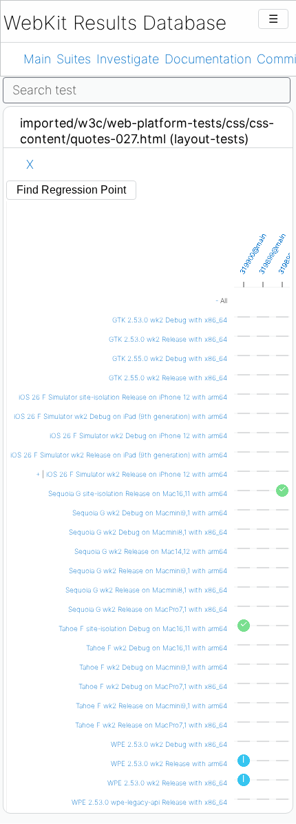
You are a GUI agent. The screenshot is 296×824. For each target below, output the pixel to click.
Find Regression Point (71, 190)
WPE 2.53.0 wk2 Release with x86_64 (167, 783)
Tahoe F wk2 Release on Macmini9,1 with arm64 (151, 705)
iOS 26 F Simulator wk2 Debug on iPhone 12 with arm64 (138, 435)
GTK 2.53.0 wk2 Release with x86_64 (168, 339)
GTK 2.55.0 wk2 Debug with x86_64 (169, 358)
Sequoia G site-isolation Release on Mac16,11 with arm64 (137, 493)
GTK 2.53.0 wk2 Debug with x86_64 (169, 320)
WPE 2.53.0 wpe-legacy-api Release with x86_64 (149, 802)
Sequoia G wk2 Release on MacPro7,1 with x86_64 (147, 609)
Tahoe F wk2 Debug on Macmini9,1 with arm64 (153, 667)
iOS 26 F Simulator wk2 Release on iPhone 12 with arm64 (136, 474)
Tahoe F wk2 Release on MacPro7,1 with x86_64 (151, 725)
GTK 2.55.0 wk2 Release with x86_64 (168, 377)
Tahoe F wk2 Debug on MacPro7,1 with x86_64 (152, 686)
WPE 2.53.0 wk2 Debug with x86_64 (169, 744)
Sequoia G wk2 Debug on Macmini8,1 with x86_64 (148, 532)
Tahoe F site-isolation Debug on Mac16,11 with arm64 (143, 628)
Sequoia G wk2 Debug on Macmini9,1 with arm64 (149, 512)
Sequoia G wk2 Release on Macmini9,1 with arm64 (148, 570)
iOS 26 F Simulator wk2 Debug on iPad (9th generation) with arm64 (120, 416)
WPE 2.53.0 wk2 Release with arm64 (169, 763)
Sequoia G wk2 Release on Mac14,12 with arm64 (150, 551)
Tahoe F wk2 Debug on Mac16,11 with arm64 (156, 647)
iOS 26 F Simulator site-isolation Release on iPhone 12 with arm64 (123, 397)
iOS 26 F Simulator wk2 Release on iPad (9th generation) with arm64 (118, 455)
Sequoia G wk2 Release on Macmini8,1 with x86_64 (146, 590)
